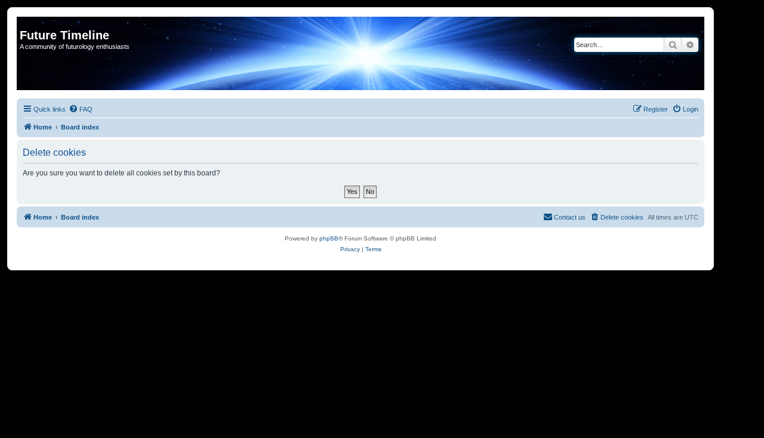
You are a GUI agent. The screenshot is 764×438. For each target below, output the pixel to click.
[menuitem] (81, 109)
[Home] (26, 23)
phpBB (328, 238)
